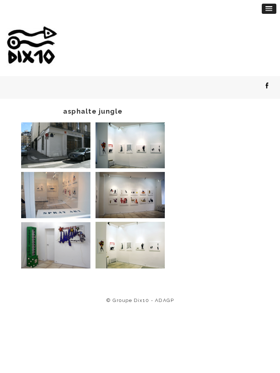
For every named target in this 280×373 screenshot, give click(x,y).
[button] (269, 9)
